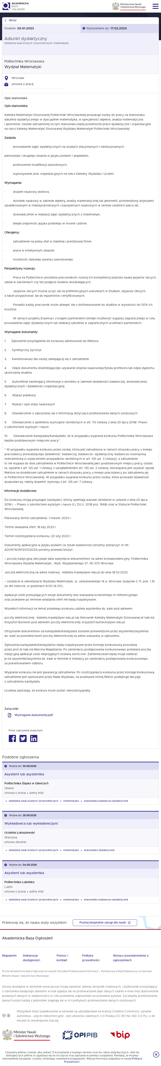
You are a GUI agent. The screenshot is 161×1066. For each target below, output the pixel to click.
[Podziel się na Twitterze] (23, 738)
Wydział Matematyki (22, 67)
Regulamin (9, 955)
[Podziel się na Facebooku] (12, 738)
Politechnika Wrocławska (24, 61)
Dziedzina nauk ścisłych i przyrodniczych (33, 801)
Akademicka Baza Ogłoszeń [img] (15, 6)
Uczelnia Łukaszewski (19, 832)
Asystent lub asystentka (24, 774)
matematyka (71, 801)
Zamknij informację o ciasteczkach (156, 1054)
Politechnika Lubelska (19, 882)
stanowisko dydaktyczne (99, 850)
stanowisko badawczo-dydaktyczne (106, 801)
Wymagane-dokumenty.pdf (33, 715)
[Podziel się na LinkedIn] (33, 738)
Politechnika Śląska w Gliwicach (26, 783)
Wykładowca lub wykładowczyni (31, 823)
